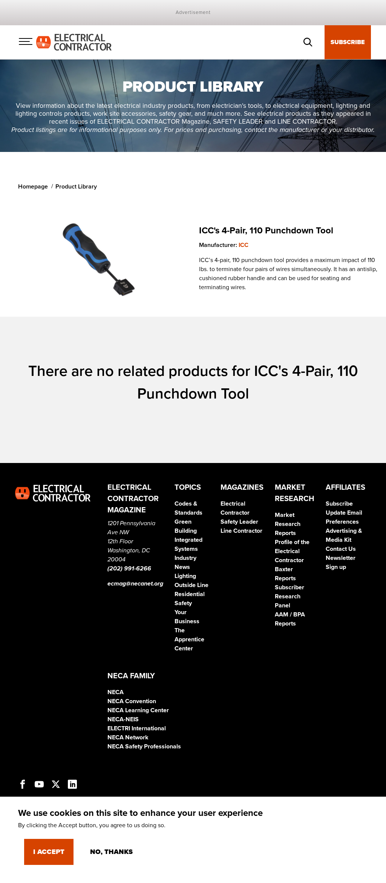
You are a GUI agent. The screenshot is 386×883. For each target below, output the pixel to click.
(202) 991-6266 (129, 568)
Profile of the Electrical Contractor (292, 551)
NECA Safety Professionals (144, 746)
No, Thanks (111, 852)
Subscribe (348, 42)
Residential (190, 594)
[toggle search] (308, 42)
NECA (115, 692)
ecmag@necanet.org (135, 583)
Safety (183, 603)
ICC (243, 245)
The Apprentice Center (189, 639)
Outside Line (191, 585)
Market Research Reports (287, 524)
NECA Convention (131, 701)
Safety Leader (239, 522)
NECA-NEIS (123, 719)
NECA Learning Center (138, 710)
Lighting (185, 576)
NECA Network (128, 737)
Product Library (76, 186)
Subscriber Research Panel (289, 596)
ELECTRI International (136, 728)
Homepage (33, 186)
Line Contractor (241, 531)
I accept (48, 852)
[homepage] (74, 42)
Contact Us (341, 549)
